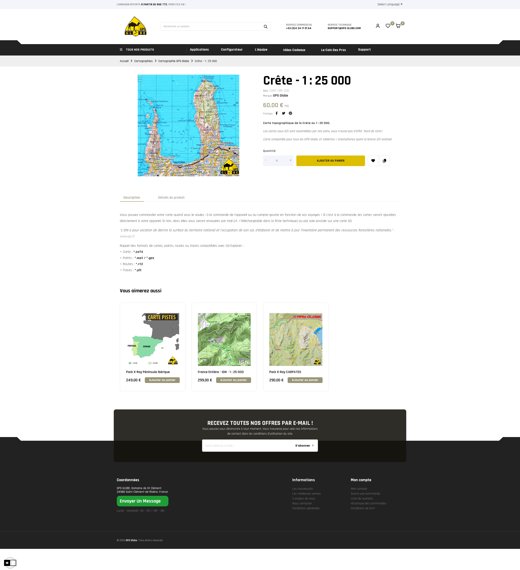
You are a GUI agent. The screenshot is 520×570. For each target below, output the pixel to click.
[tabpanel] (152, 350)
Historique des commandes (368, 503)
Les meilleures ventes (306, 494)
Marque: (267, 96)
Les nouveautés (302, 489)
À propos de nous (303, 498)
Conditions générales (306, 508)
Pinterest (290, 113)
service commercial (299, 25)
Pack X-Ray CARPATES (285, 372)
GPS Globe (280, 95)
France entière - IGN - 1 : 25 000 (221, 372)
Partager (277, 113)
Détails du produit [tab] (171, 197)
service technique (340, 25)
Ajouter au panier (330, 161)
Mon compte (359, 489)
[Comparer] (384, 161)
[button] (142, 501)
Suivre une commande (365, 494)
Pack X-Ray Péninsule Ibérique (148, 372)
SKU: (265, 91)
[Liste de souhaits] (373, 161)
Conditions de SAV (363, 508)
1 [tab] (260, 400)
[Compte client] (378, 26)
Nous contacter (302, 503)
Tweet (284, 113)
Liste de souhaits (362, 498)
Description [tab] (132, 197)
